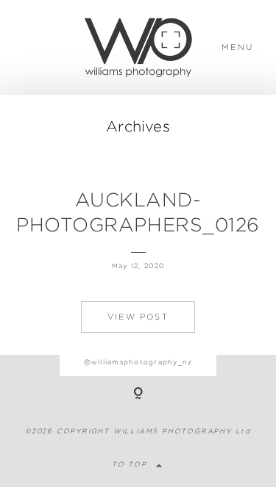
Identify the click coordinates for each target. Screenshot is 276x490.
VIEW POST (138, 316)
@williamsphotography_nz (138, 362)
